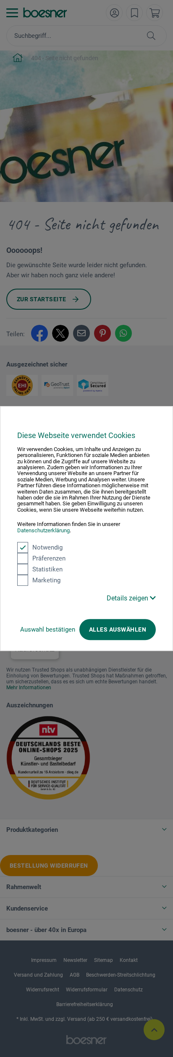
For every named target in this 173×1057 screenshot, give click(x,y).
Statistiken (47, 569)
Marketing (46, 580)
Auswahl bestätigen (47, 629)
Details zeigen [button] (128, 598)
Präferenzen (49, 558)
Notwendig (47, 547)
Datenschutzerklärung (43, 530)
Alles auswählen (117, 629)
